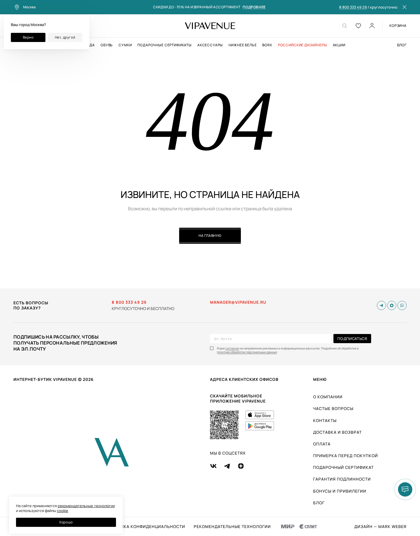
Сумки (125, 45)
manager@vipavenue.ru (238, 302)
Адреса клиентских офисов (244, 379)
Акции (339, 45)
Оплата (322, 444)
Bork (267, 45)
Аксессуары (210, 45)
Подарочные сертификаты (164, 45)
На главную (210, 235)
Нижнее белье (243, 45)
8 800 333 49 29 (353, 7)
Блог (402, 45)
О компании (328, 396)
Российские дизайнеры (302, 45)
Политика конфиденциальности (145, 526)
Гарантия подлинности (342, 479)
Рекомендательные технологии (232, 526)
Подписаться (352, 338)
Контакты (325, 420)
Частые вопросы (333, 408)
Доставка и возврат (337, 432)
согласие (232, 348)
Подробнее (254, 7)
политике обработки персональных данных (247, 352)
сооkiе (62, 510)
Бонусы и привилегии (339, 491)
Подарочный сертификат (343, 467)
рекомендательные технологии (86, 505)
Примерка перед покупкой (345, 455)
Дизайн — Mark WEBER (380, 526)
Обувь (107, 45)
